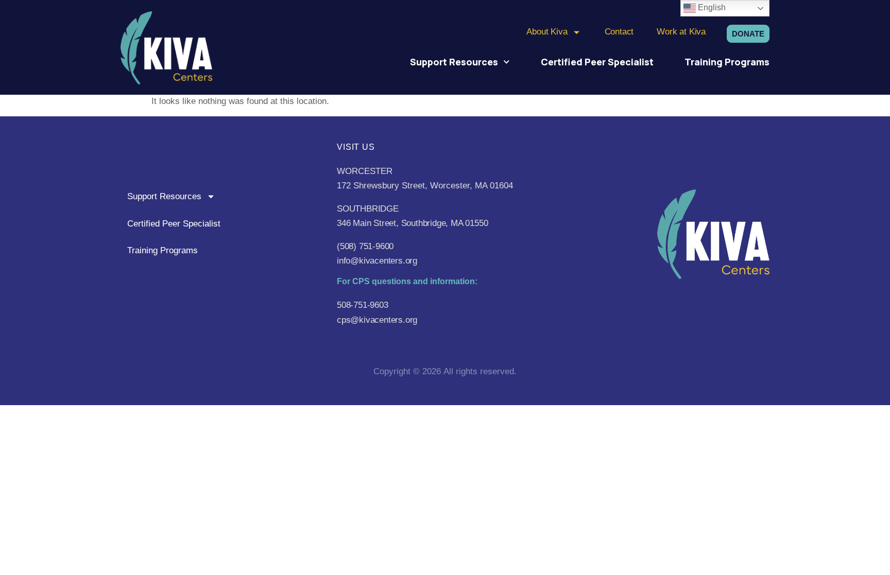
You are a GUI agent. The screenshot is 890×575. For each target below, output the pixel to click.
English (711, 7)
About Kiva (546, 32)
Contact (619, 32)
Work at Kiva (681, 32)
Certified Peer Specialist (597, 62)
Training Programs (726, 62)
